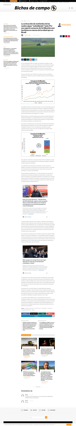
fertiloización (44, 308)
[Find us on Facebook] (61, 36)
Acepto (68, 424)
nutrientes (50, 308)
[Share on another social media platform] (36, 60)
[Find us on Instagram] (69, 36)
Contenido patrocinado (8, 36)
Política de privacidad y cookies (59, 424)
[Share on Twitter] (25, 60)
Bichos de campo (28, 35)
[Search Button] (69, 8)
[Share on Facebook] (22, 60)
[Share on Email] (30, 60)
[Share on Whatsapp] (28, 60)
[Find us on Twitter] (5, 1)
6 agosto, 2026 (26, 378)
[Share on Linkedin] (33, 60)
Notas (5, 47)
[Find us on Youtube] (6, 1)
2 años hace (31, 394)
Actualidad (25, 347)
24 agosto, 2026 (6, 33)
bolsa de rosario (38, 308)
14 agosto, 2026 (26, 357)
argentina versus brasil (29, 308)
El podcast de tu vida (7, 4)
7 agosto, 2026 (43, 356)
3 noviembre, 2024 (36, 35)
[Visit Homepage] (36, 8)
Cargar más (38, 386)
